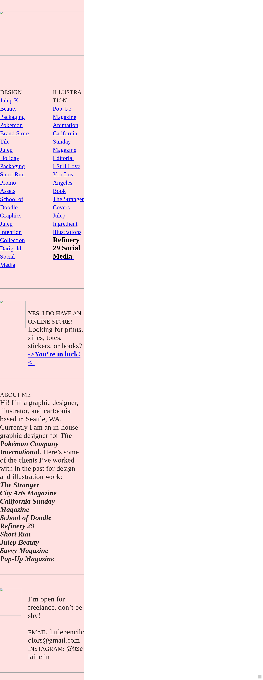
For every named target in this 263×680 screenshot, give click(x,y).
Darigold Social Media (10, 256)
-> (31, 354)
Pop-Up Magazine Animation (65, 116)
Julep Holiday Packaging (12, 157)
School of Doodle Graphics (11, 207)
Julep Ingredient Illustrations (67, 223)
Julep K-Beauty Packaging (12, 108)
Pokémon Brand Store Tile (14, 133)
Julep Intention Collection (12, 231)
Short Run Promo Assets (12, 182)
